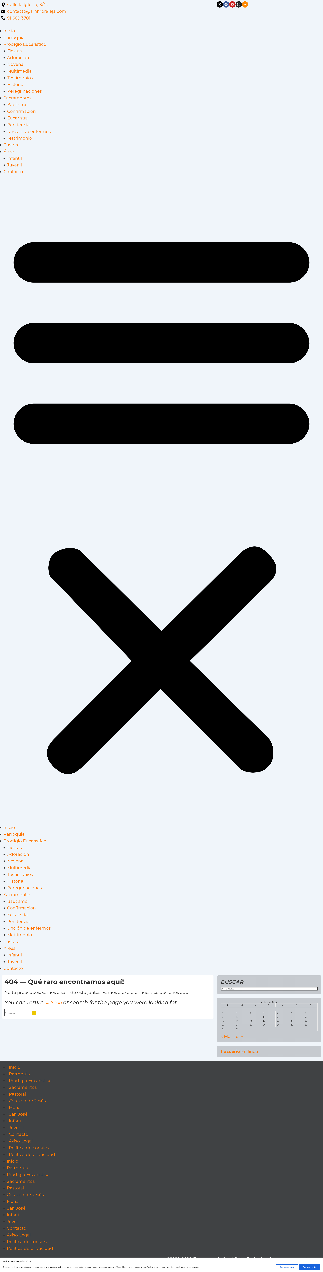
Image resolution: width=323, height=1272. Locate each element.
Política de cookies (29, 1147)
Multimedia (19, 71)
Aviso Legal (21, 1140)
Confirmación (21, 111)
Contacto (13, 171)
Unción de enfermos (29, 131)
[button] (161, 499)
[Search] (34, 1013)
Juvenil (14, 164)
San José (18, 1114)
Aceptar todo (309, 1267)
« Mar (226, 1036)
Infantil (14, 158)
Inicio (9, 30)
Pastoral (12, 144)
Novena (15, 64)
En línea (239, 1051)
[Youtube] (232, 4)
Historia (15, 84)
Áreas (9, 151)
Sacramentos (17, 97)
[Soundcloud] (245, 4)
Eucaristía (17, 117)
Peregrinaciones (24, 91)
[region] (161, 1265)
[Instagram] (239, 4)
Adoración (18, 57)
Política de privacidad (32, 1154)
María (15, 1107)
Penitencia (18, 124)
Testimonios (20, 77)
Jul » (238, 1036)
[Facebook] (226, 4)
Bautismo (17, 104)
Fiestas (14, 50)
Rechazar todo (287, 1267)
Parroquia (14, 37)
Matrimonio (19, 138)
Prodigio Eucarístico (25, 44)
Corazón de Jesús (27, 1100)
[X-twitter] (220, 4)
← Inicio (53, 1002)
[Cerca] (320, 1259)
